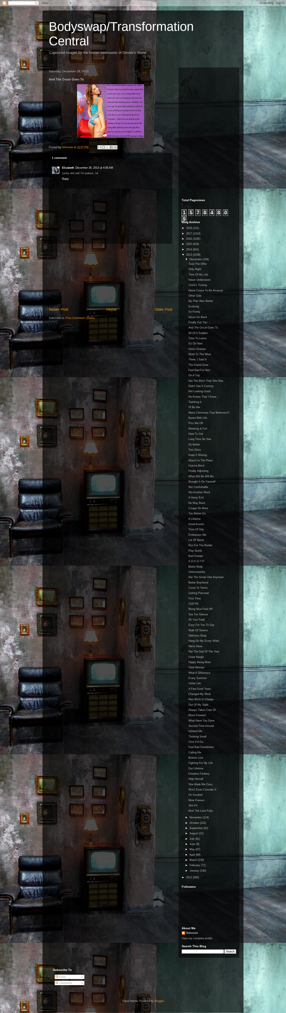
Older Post (163, 309)
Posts (62, 976)
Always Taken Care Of (202, 710)
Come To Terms (198, 587)
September (196, 828)
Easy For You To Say (201, 624)
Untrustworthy (196, 571)
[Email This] (99, 147)
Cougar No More (198, 508)
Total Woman (196, 667)
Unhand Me (195, 731)
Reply (65, 178)
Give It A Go (195, 741)
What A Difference (199, 672)
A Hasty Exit (196, 497)
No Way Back (196, 503)
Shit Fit (192, 805)
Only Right (194, 269)
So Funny (194, 311)
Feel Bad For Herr (199, 370)
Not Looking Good (199, 391)
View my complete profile (197, 938)
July (192, 838)
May (192, 849)
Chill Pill (193, 603)
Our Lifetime (195, 768)
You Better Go (197, 513)
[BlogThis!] (103, 147)
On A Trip (194, 375)
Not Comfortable (198, 487)
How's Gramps (197, 349)
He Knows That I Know (202, 396)
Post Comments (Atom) (80, 318)
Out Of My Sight (198, 704)
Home (111, 309)
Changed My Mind (199, 694)
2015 (189, 244)
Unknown (192, 932)
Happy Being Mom (199, 662)
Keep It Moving (197, 455)
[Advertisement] (110, 275)
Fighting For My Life (200, 763)
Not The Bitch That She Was (205, 380)
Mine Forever (196, 800)
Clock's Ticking (197, 285)
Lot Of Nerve (196, 540)
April (192, 854)
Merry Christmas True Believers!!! (208, 412)
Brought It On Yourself (201, 481)
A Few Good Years (199, 688)
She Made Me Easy (200, 784)
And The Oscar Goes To (203, 327)
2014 (189, 249)
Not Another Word (199, 492)
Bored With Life (197, 417)
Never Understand (199, 279)
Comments (65, 983)
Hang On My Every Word (203, 640)
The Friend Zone (198, 364)
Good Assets (196, 524)
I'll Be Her (194, 407)
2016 (189, 238)
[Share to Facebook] (111, 147)
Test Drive (194, 449)
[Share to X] (107, 147)
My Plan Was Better (200, 301)
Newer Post (58, 309)
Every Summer (197, 678)
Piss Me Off (195, 423)
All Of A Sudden (198, 333)
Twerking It (195, 402)
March (193, 860)
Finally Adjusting (198, 470)
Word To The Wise (199, 354)
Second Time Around (201, 725)
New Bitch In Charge (200, 699)
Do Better (194, 444)
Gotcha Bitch (196, 465)
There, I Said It (197, 359)
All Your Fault (196, 619)
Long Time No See (199, 439)
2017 (189, 233)
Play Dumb (195, 550)
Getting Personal (198, 593)
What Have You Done (201, 720)
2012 (189, 877)
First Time (194, 598)
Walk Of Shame (198, 630)
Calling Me (194, 752)
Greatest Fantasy (199, 773)
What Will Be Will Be (201, 476)
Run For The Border (200, 545)
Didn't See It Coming (200, 386)
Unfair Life (194, 683)
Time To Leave (197, 338)
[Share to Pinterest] (115, 147)
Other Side (194, 295)
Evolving (193, 306)
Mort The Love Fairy (200, 810)
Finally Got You (197, 322)
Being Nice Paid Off (200, 609)
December (196, 259)
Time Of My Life (198, 274)
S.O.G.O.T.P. (196, 561)
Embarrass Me (197, 534)
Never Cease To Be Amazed (205, 290)
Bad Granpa (195, 556)
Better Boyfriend (198, 582)
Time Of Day (196, 529)
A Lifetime (194, 518)
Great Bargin (196, 657)
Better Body (195, 566)
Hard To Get (195, 433)
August (194, 833)
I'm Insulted (195, 794)
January (194, 870)
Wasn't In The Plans (200, 460)
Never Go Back (197, 317)
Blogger (159, 1001)
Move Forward (197, 715)
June (192, 844)
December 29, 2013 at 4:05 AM (94, 167)
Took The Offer (197, 263)
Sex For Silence (198, 614)
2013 (189, 254)
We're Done (195, 646)
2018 (189, 228)
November (196, 817)
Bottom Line (195, 757)
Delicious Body (197, 635)
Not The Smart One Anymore (206, 577)
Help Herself (195, 778)
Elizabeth (68, 167)
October (194, 822)
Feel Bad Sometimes (201, 747)
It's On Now (195, 343)
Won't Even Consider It (202, 789)
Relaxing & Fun (197, 428)
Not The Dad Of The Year (203, 651)
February (195, 865)
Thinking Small (197, 736)
